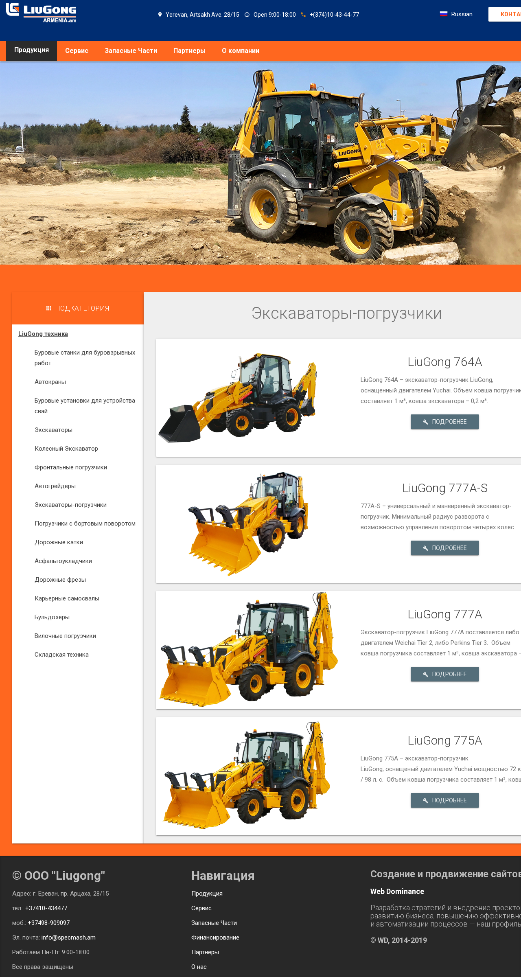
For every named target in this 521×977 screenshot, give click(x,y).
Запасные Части (131, 51)
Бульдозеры (52, 617)
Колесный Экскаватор (66, 448)
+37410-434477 (46, 908)
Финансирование (215, 937)
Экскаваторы (53, 430)
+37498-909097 (49, 923)
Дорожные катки (59, 542)
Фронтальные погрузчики (71, 467)
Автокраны (50, 382)
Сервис (76, 51)
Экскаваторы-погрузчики (71, 504)
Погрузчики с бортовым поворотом (85, 523)
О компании (240, 51)
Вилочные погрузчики (65, 636)
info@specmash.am (69, 937)
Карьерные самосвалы (67, 598)
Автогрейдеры (55, 486)
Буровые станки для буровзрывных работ (85, 358)
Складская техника (62, 654)
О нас (199, 966)
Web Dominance (397, 891)
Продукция (207, 893)
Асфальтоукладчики (63, 561)
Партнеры (189, 51)
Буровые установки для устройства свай (85, 406)
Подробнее (449, 421)
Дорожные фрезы (60, 579)
